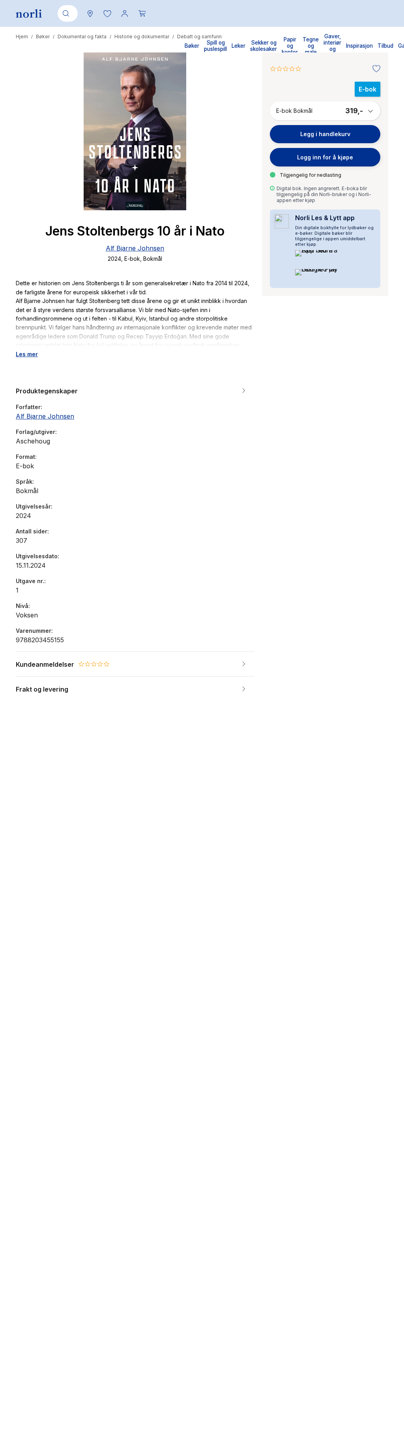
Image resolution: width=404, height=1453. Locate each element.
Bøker (43, 36)
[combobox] (66, 13)
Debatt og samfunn (199, 36)
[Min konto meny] (124, 13)
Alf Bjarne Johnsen (135, 248)
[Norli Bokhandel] (29, 14)
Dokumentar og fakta (82, 36)
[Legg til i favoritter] (374, 69)
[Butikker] (90, 13)
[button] (107, 13)
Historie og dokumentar (141, 36)
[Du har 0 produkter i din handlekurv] (142, 13)
